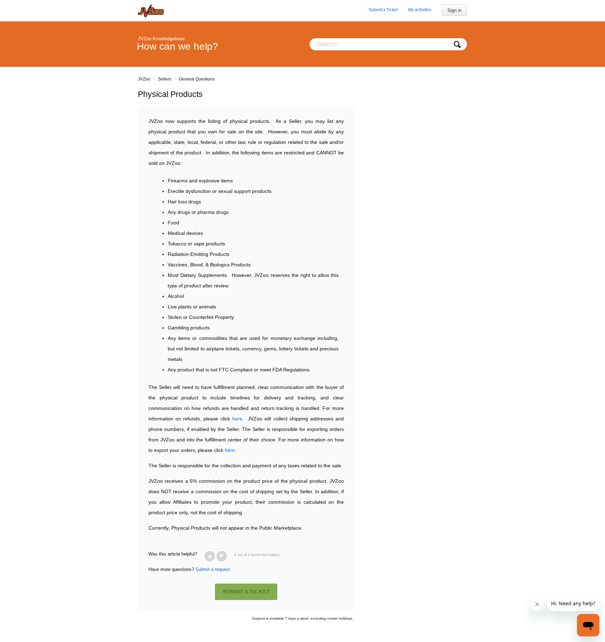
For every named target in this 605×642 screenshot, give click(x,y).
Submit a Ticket (383, 9)
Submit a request (212, 569)
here (237, 418)
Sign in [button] (454, 10)
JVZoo (144, 79)
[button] (209, 556)
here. (230, 450)
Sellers (164, 79)
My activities (419, 9)
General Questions (197, 79)
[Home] (151, 10)
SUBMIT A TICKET (246, 591)
